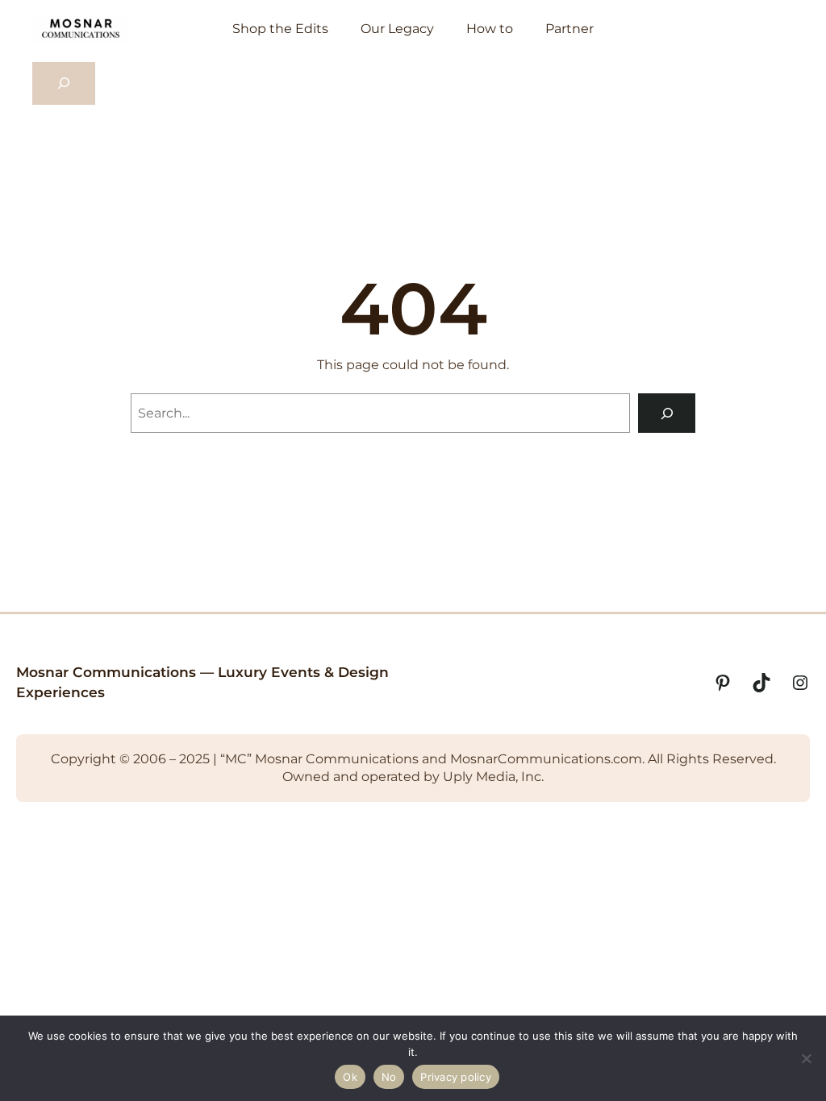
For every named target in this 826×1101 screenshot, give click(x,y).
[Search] (666, 413)
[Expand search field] (63, 83)
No (389, 1076)
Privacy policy (455, 1076)
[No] (806, 1058)
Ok (350, 1076)
